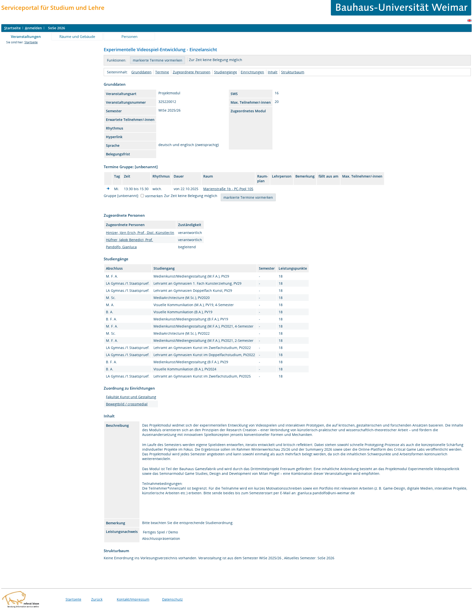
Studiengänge (225, 72)
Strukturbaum (292, 72)
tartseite (12, 28)
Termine (162, 72)
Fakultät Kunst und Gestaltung (131, 397)
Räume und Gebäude (77, 36)
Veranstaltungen (26, 36)
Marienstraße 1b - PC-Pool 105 (228, 188)
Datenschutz (172, 599)
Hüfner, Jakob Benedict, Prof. (129, 239)
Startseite (31, 42)
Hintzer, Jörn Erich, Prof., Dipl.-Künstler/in (140, 232)
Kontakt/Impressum (133, 599)
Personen (129, 36)
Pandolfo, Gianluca (121, 247)
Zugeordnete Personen (191, 72)
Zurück (96, 599)
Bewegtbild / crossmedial (127, 404)
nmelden (33, 28)
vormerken (154, 196)
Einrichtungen (252, 72)
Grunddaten (141, 72)
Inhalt (272, 72)
